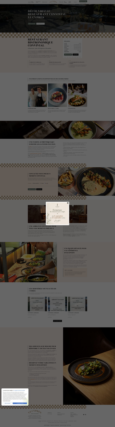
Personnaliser (8, 403)
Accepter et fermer (20, 403)
